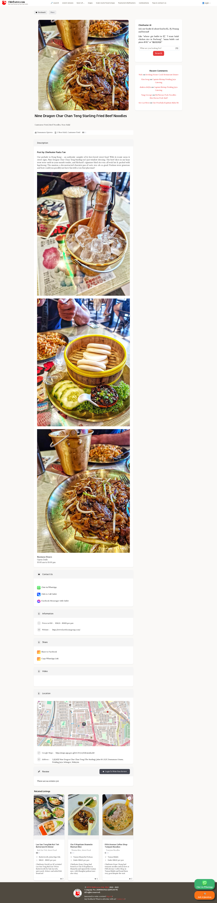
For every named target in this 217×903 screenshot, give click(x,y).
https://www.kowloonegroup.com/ (66, 630)
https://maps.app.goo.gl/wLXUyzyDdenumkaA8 (75, 753)
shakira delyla (145, 87)
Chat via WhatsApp (48, 587)
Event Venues (67, 3)
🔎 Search (55, 3)
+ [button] (40, 704)
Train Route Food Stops (105, 3)
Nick (141, 75)
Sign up (109, 896)
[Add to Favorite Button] (60, 798)
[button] (36, 817)
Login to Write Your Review (116, 771)
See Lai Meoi (144, 103)
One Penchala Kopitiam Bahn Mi (165, 103)
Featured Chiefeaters (127, 3)
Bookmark (42, 12)
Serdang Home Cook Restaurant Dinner (162, 75)
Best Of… (81, 3)
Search (158, 53)
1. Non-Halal (62, 132)
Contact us (121, 899)
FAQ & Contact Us (159, 3)
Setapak (111, 857)
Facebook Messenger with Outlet (54, 601)
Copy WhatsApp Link (49, 658)
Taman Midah (44, 857)
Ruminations (144, 3)
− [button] (40, 707)
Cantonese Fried (74, 132)
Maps (90, 3)
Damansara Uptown (44, 132)
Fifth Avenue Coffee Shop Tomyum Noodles (47, 845)
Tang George (146, 95)
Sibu (75, 857)
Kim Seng (145, 79)
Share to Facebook (48, 652)
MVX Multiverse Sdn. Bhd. (98, 887)
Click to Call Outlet (48, 594)
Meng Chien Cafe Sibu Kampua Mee (79, 845)
